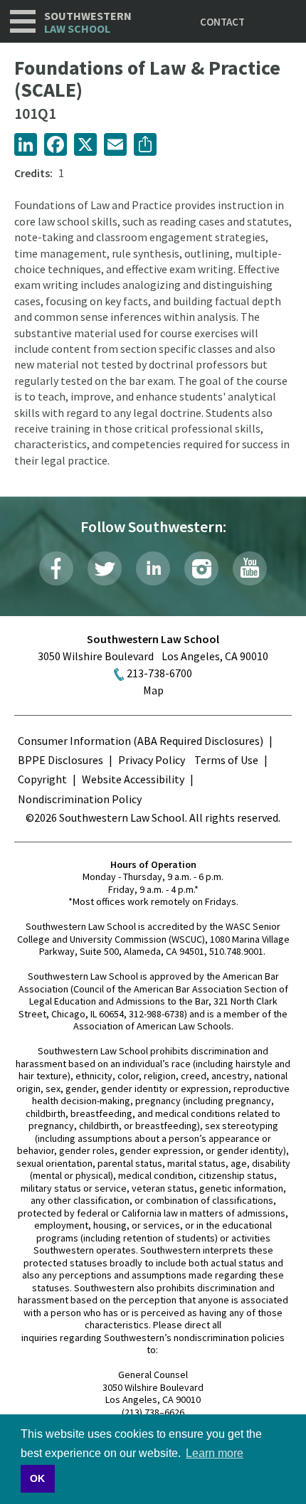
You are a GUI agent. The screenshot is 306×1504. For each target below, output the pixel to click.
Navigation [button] (23, 21)
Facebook (56, 568)
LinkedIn (153, 568)
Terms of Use (226, 760)
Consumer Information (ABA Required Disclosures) (140, 741)
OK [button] (37, 1478)
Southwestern (88, 22)
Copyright (42, 779)
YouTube (250, 568)
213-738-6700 (159, 673)
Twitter (105, 568)
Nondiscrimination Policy (80, 799)
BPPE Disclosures (60, 760)
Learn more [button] (214, 1453)
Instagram (201, 568)
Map (153, 690)
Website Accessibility (133, 779)
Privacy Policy (151, 760)
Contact (222, 21)
